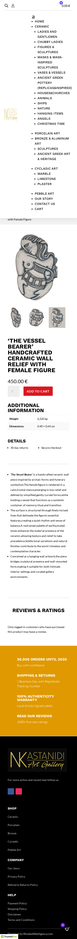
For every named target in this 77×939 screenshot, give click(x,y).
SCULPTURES (48, 149)
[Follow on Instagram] (19, 791)
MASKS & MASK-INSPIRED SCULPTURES (50, 62)
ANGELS (44, 118)
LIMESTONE (47, 179)
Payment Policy (17, 903)
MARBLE (44, 174)
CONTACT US (45, 204)
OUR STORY (44, 199)
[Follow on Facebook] (11, 791)
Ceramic (13, 816)
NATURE (44, 108)
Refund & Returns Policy (23, 884)
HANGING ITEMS (50, 113)
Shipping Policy (17, 908)
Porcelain (14, 825)
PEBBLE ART (44, 193)
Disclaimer (14, 914)
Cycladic (13, 841)
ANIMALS (45, 98)
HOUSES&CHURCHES (54, 93)
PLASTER (45, 184)
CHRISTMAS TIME (51, 124)
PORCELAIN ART (47, 133)
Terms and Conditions (21, 919)
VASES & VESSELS (51, 72)
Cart (39, 209)
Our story (14, 868)
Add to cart (38, 391)
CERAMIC (42, 26)
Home (39, 21)
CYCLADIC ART (46, 168)
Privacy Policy (16, 876)
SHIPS (42, 103)
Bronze (12, 833)
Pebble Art (14, 849)
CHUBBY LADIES (50, 42)
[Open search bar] (6, 5)
